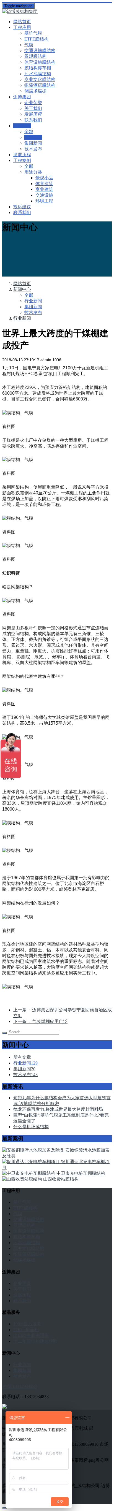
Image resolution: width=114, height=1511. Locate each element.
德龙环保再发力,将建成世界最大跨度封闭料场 (58, 1109)
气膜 (28, 44)
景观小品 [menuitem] (44, 177)
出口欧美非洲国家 (31, 1335)
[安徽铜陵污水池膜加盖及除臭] (33, 1150)
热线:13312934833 (19, 1386)
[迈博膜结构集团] (57, 12)
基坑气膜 (33, 33)
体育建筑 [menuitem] (44, 183)
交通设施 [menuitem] (44, 195)
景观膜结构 (35, 56)
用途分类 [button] (33, 172)
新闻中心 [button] (22, 125)
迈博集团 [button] (22, 96)
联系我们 (33, 120)
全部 (28, 131)
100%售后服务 (27, 1324)
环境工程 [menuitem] (44, 201)
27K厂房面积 (26, 1329)
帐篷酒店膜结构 (39, 85)
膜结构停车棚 (37, 68)
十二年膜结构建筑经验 (35, 1341)
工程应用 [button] (22, 27)
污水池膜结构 (37, 73)
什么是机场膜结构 (31, 1126)
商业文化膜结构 (39, 79)
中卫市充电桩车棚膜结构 (80, 1173)
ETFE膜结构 (36, 39)
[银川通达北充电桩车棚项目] (31, 1161)
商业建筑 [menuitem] (44, 189)
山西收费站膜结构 (61, 1179)
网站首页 (22, 21)
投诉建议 (22, 206)
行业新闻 (33, 137)
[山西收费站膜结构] (22, 1179)
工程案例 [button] (22, 160)
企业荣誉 (33, 102)
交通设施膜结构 (39, 50)
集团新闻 (33, 143)
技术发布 (33, 149)
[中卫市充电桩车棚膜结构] (29, 1173)
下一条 (40, 1021)
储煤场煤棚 (35, 91)
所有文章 (22, 1057)
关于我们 (33, 108)
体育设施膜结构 (39, 62)
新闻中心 (22, 289)
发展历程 (33, 114)
